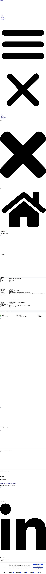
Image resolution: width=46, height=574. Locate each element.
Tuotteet (2, 115)
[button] (23, 66)
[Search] (0, 188)
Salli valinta (38, 566)
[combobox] (3, 120)
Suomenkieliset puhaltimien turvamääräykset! (8, 483)
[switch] (21, 572)
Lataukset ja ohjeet (3, 117)
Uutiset (2, 16)
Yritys (2, 15)
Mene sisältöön (1, 0)
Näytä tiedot (38, 572)
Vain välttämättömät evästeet (38, 568)
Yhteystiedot (2, 18)
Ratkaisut (2, 17)
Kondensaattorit (3, 230)
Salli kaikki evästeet (38, 564)
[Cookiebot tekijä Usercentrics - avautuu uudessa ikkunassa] (5, 572)
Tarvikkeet (6, 230)
